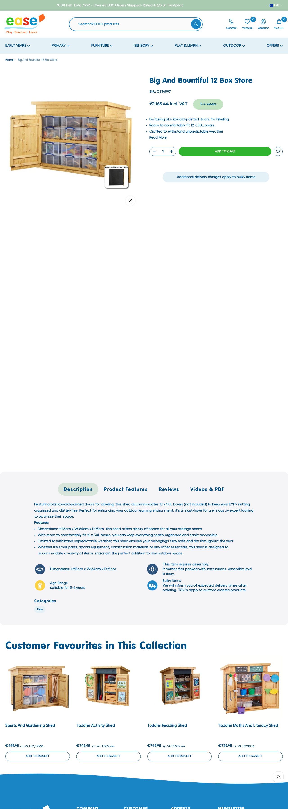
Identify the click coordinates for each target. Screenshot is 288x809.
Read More (158, 137)
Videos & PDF (207, 489)
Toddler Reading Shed (167, 725)
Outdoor (232, 45)
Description (78, 489)
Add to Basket (38, 756)
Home (9, 59)
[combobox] (138, 24)
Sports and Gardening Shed (30, 725)
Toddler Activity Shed (95, 725)
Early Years (16, 45)
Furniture (100, 45)
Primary (59, 45)
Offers (273, 45)
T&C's (183, 590)
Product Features (126, 489)
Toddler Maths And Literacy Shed (248, 725)
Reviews (169, 489)
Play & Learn (186, 45)
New (40, 609)
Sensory (142, 45)
